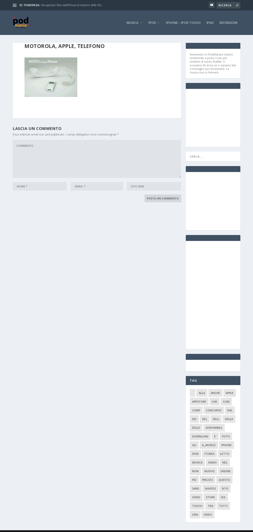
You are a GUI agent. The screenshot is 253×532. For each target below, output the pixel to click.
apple (230, 393)
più (194, 480)
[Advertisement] (219, 117)
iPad (210, 23)
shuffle (210, 488)
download (200, 436)
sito (225, 488)
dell (216, 419)
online (225, 471)
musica (197, 462)
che (214, 401)
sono (196, 497)
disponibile (214, 428)
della (229, 419)
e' (215, 436)
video (208, 514)
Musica (132, 23)
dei (194, 419)
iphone (226, 445)
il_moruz (209, 445)
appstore (199, 401)
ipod (195, 454)
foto (226, 436)
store (210, 497)
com (226, 401)
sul (223, 497)
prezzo (207, 480)
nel (225, 462)
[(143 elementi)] (192, 393)
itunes (209, 454)
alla (202, 393)
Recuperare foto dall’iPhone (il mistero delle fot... (72, 5)
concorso (214, 410)
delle (196, 428)
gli (194, 445)
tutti (223, 506)
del (204, 419)
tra (210, 506)
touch (197, 506)
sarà (195, 488)
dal (229, 410)
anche (215, 393)
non (195, 471)
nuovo (209, 471)
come (196, 410)
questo (224, 480)
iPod (152, 23)
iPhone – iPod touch (183, 23)
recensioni (228, 23)
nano (212, 462)
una (195, 514)
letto (224, 454)
